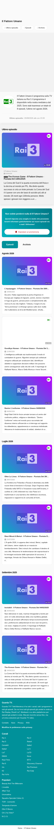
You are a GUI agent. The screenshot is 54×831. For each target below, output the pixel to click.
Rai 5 (4, 763)
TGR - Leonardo (8, 802)
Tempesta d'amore (9, 805)
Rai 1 (4, 738)
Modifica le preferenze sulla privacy (17, 727)
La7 (3, 752)
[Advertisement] (27, 62)
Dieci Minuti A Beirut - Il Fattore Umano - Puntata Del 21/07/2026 (27, 536)
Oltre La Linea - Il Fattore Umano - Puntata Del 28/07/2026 (27, 476)
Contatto (5, 723)
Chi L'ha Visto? (8, 813)
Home (20, 828)
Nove (29, 756)
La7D (29, 752)
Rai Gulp (30, 771)
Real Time (6, 760)
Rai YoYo (5, 774)
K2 (3, 771)
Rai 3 (4, 742)
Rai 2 (29, 738)
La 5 (29, 749)
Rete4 (29, 742)
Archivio (27, 244)
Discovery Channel (34, 763)
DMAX (4, 756)
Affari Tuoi (6, 791)
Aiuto (13, 723)
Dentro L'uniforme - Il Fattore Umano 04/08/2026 (25, 408)
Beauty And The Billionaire (12, 783)
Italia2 (4, 749)
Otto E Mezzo (7, 809)
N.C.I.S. (5, 816)
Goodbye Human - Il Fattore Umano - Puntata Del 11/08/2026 (27, 348)
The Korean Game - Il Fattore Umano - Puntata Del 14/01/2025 (24, 178)
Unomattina (6, 794)
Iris (3, 767)
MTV (29, 760)
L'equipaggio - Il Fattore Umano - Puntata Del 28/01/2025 (27, 289)
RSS (28, 723)
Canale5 (5, 745)
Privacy (20, 723)
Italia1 (29, 745)
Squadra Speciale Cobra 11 (13, 798)
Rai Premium (32, 767)
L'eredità (5, 787)
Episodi (10, 244)
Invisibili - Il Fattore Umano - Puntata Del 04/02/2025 (27, 608)
